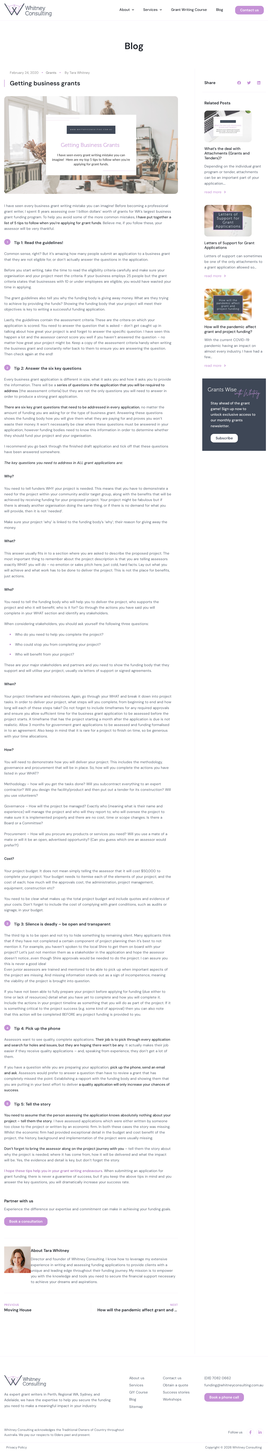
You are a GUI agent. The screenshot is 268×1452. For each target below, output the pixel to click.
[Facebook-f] (250, 1432)
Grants (51, 72)
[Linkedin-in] (260, 1432)
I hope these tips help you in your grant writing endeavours (53, 1170)
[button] (239, 83)
